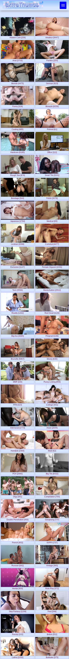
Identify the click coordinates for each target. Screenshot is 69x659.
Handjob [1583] (17, 450)
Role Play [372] (52, 587)
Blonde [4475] (17, 82)
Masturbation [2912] (52, 289)
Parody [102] (17, 633)
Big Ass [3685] (17, 335)
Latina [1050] (17, 656)
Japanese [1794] (17, 220)
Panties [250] (52, 59)
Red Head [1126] (52, 312)
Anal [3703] (17, 59)
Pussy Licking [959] (52, 381)
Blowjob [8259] (52, 105)
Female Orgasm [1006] (52, 266)
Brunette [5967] (17, 358)
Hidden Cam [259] (18, 36)
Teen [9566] (17, 289)
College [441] (52, 404)
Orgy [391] (17, 496)
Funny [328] (17, 105)
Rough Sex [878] (17, 174)
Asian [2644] (52, 427)
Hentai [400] (17, 587)
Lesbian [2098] (17, 243)
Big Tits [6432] (52, 473)
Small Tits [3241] (52, 174)
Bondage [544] (17, 197)
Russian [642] (18, 564)
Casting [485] (17, 128)
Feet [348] (52, 610)
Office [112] (52, 151)
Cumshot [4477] (52, 243)
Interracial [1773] (17, 427)
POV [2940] (17, 473)
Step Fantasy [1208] (17, 610)
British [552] (52, 633)
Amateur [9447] (52, 36)
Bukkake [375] (52, 656)
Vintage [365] (52, 564)
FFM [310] (17, 404)
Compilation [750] (52, 496)
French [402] (17, 541)
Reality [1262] (18, 312)
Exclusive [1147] (17, 266)
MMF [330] (17, 381)
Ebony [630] (52, 358)
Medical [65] (52, 220)
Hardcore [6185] (17, 151)
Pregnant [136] (52, 335)
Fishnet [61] (52, 128)
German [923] (52, 82)
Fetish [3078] (52, 197)
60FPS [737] (52, 541)
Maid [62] (52, 450)
